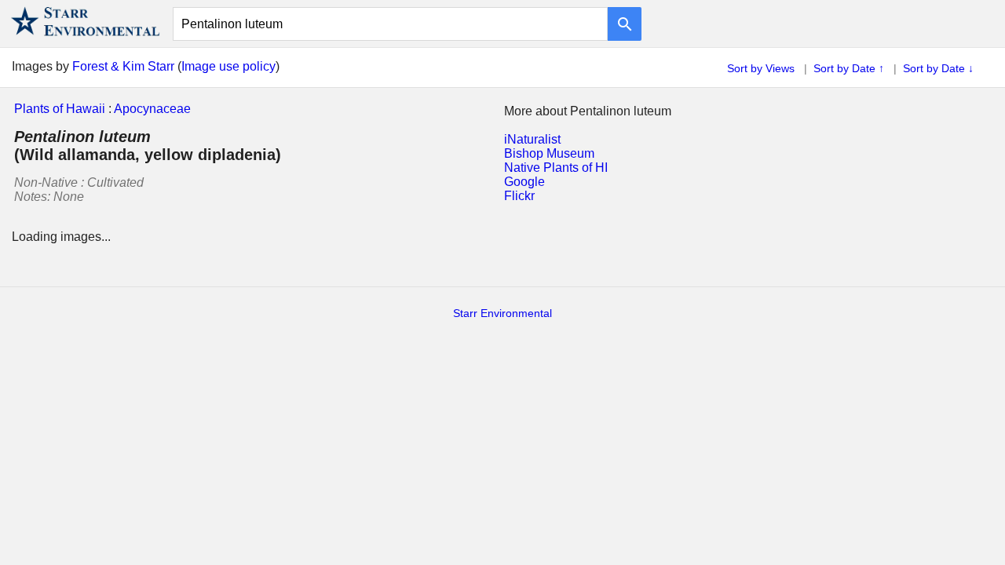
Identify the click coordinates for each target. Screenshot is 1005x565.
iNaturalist (532, 139)
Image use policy (228, 66)
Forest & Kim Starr (123, 66)
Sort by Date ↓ (938, 68)
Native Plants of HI (556, 167)
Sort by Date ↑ (848, 68)
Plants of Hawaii (59, 108)
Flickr (519, 195)
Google (524, 181)
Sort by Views (761, 68)
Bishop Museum (549, 153)
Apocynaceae (152, 108)
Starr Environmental (502, 313)
